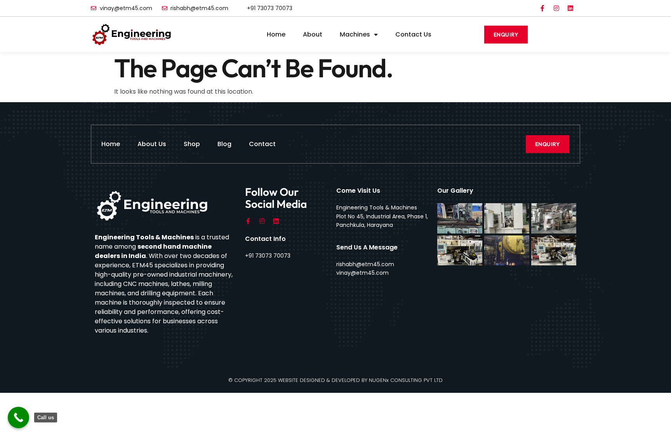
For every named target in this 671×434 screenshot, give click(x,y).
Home (276, 34)
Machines (355, 34)
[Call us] (18, 417)
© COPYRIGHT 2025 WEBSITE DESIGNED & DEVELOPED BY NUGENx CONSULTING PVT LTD (335, 380)
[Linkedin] (570, 8)
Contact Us (413, 34)
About (312, 34)
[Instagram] (556, 8)
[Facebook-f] (542, 8)
